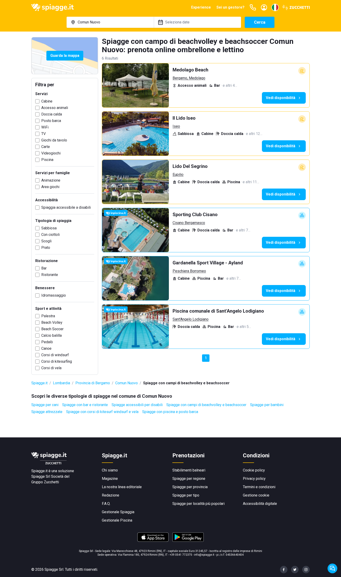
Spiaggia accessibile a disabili (66, 207)
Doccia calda (51, 114)
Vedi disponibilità (280, 98)
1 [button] (206, 358)
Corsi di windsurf (55, 355)
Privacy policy (254, 478)
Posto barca (51, 121)
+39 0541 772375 (181, 554)
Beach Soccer (52, 329)
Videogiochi (51, 153)
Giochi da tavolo (54, 140)
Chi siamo (110, 470)
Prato (45, 247)
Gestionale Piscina (117, 520)
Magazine (110, 478)
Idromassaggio (53, 295)
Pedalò (47, 342)
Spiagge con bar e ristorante (85, 405)
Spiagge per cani (44, 405)
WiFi (44, 127)
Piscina (47, 159)
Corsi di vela (51, 368)
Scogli (46, 241)
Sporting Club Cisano (195, 214)
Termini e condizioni (259, 487)
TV (43, 133)
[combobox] (110, 22)
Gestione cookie (256, 495)
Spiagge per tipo (185, 495)
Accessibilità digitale (260, 503)
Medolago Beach (190, 70)
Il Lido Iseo (184, 118)
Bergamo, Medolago (189, 78)
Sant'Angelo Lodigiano (191, 319)
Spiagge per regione (188, 478)
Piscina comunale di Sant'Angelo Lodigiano (218, 311)
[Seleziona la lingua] (275, 7)
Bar (44, 268)
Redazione (110, 495)
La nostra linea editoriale (122, 487)
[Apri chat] (332, 568)
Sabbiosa (49, 228)
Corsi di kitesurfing (56, 361)
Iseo (176, 126)
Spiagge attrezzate (46, 412)
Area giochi (50, 187)
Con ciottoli (50, 234)
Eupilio (178, 174)
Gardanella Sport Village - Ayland (208, 263)
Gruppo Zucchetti (45, 482)
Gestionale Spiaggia (118, 512)
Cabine (46, 101)
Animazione (50, 180)
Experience (201, 7)
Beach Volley (51, 322)
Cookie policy (254, 470)
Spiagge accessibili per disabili (137, 405)
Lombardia (61, 383)
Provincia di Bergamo (92, 383)
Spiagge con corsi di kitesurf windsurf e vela (102, 412)
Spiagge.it (39, 383)
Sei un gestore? (230, 7)
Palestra (48, 316)
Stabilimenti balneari (188, 470)
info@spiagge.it (204, 554)
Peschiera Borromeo (189, 271)
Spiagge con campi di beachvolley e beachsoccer (206, 405)
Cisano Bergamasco (189, 223)
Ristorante (49, 274)
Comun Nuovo (126, 383)
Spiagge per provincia (190, 487)
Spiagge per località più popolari (198, 503)
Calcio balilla (51, 335)
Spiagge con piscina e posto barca (170, 412)
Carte (45, 146)
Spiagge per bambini (266, 405)
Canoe (46, 348)
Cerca (259, 22)
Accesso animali (54, 108)
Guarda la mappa (64, 55)
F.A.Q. (106, 503)
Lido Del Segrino (190, 166)
